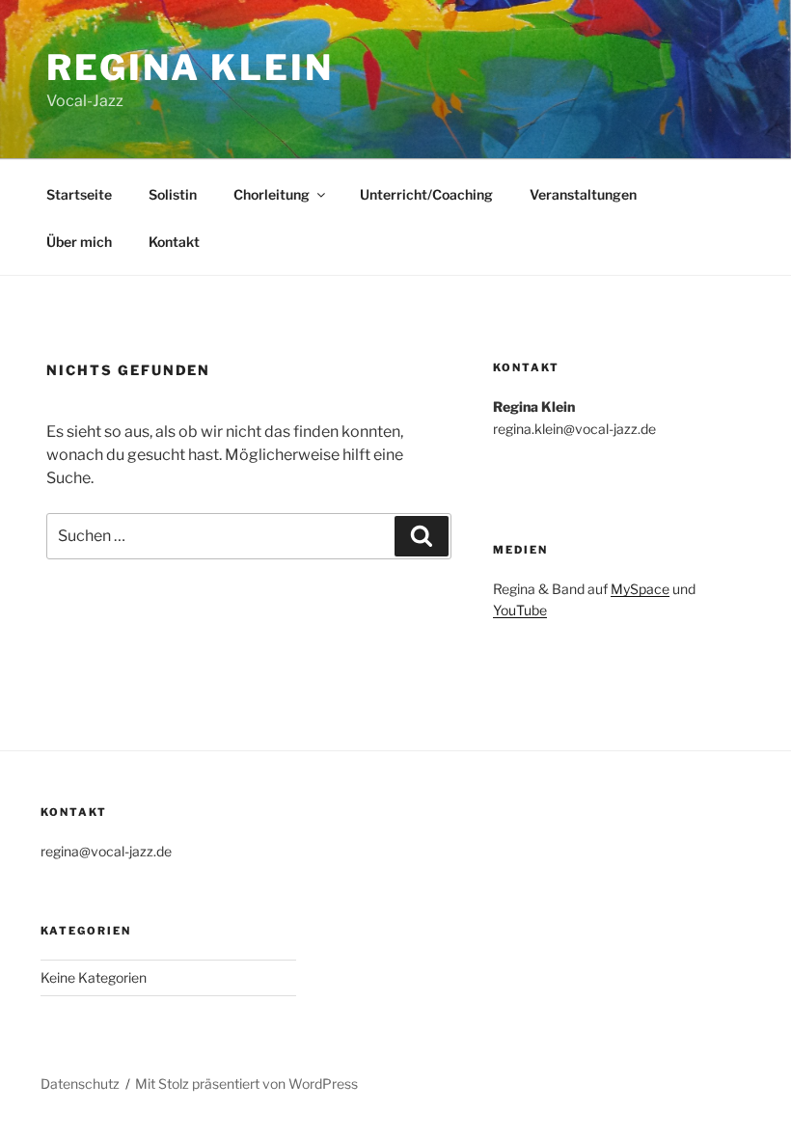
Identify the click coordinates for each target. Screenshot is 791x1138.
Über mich (79, 241)
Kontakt (174, 241)
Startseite (79, 194)
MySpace (640, 589)
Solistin (173, 194)
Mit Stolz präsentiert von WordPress (246, 1083)
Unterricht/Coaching (426, 194)
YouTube (520, 610)
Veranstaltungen (583, 194)
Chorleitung (271, 194)
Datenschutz (80, 1083)
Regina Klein (190, 67)
